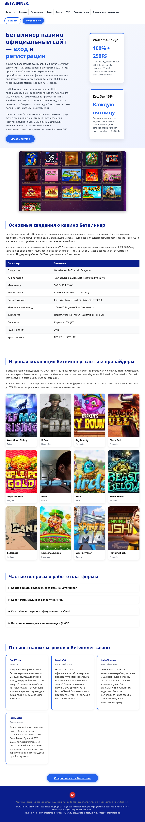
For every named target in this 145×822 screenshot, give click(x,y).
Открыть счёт (33, 20)
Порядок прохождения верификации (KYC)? (40, 623)
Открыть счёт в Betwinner (72, 778)
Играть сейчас (20, 139)
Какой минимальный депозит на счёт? (37, 599)
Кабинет (12, 20)
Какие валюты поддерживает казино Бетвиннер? (44, 587)
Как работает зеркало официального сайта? (40, 611)
